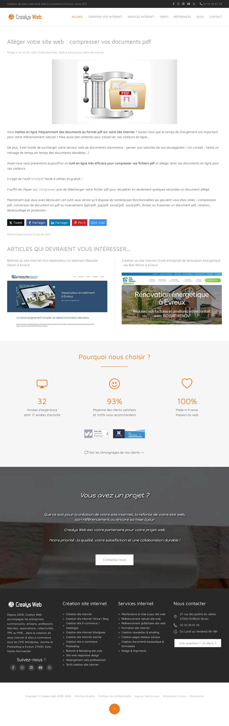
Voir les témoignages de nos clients (114, 452)
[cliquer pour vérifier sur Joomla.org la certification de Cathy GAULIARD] (128, 433)
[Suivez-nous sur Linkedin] (183, 4)
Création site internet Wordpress (85, 632)
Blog (200, 16)
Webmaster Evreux (174, 696)
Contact (215, 16)
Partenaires (197, 696)
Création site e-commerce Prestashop (82, 644)
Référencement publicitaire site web (143, 623)
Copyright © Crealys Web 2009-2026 (48, 696)
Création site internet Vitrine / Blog (87, 618)
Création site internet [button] (105, 16)
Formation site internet (135, 627)
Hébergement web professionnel (86, 659)
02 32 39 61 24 (212, 4)
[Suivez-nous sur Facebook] (173, 4)
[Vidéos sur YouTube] (188, 4)
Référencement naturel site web (141, 618)
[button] (114, 709)
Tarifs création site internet (82, 664)
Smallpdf (37, 179)
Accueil (77, 16)
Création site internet (79, 614)
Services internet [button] (141, 16)
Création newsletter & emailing (140, 632)
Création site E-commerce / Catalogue (82, 625)
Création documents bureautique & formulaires (142, 644)
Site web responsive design (82, 655)
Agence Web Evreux (147, 696)
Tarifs (164, 16)
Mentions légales (85, 696)
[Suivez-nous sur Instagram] (178, 4)
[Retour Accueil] (25, 17)
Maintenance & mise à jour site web (143, 614)
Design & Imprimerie (133, 650)
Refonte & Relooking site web (84, 650)
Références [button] (182, 16)
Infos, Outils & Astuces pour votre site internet (78, 52)
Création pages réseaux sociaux (140, 637)
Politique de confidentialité (114, 696)
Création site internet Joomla (83, 637)
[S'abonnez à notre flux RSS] (194, 4)
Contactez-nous (114, 560)
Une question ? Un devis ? (197, 643)
